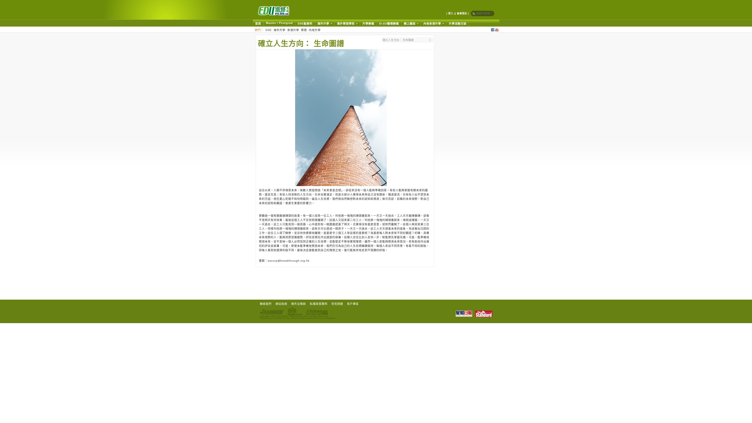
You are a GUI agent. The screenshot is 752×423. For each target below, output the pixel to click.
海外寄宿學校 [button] (346, 23)
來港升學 (293, 30)
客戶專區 (353, 303)
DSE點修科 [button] (305, 23)
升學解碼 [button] (368, 23)
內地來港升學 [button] (432, 23)
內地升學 (315, 30)
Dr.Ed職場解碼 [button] (389, 23)
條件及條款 (298, 303)
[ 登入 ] (450, 13)
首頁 (258, 23)
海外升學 (279, 30)
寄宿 (304, 30)
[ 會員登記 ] (462, 13)
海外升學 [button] (323, 23)
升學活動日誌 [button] (457, 23)
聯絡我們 (266, 303)
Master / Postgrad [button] (279, 22)
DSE (269, 30)
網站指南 (281, 303)
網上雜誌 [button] (410, 23)
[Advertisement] (345, 278)
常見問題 (337, 303)
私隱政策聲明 (318, 303)
